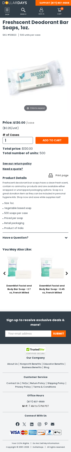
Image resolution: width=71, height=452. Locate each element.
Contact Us (12, 383)
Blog (46, 367)
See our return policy (17, 163)
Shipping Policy (56, 383)
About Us (12, 364)
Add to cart (52, 140)
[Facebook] (18, 424)
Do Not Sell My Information (46, 443)
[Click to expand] (35, 77)
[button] (41, 11)
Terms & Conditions (44, 386)
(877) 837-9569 (60, 2)
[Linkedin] (32, 424)
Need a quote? (13, 169)
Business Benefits (32, 367)
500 (42, 153)
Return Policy (37, 383)
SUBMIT (58, 334)
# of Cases (11, 135)
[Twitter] (24, 424)
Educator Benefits (53, 364)
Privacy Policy (23, 386)
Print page (61, 175)
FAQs (25, 383)
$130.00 (27, 148)
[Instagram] (39, 424)
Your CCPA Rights (20, 443)
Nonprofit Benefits (30, 364)
